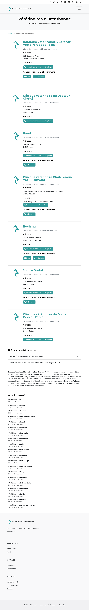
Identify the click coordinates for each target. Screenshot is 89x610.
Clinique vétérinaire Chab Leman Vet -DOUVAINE (47, 178)
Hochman (30, 226)
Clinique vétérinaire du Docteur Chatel (46, 97)
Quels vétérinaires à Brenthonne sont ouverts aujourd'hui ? (35, 362)
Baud (27, 133)
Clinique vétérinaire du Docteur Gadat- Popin (46, 315)
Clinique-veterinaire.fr (21, 8)
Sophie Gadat (33, 270)
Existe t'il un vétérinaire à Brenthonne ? (26, 356)
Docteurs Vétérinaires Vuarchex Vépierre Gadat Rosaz (47, 43)
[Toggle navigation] (79, 9)
